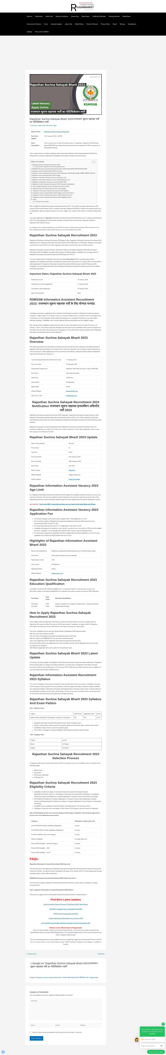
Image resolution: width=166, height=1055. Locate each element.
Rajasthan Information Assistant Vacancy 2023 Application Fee (51, 180)
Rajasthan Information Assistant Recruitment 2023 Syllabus (51, 190)
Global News (126, 16)
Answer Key (75, 16)
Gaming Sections (114, 16)
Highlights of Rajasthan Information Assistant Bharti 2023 (49, 182)
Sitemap (122, 24)
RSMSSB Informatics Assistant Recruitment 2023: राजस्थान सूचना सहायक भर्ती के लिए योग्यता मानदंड (59, 169)
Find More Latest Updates (42, 201)
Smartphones (132, 24)
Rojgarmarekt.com (72, 391)
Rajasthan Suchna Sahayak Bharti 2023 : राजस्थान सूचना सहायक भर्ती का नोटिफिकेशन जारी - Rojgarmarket (67, 977)
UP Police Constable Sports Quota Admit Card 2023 (65, 909)
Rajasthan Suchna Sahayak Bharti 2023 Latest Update (49, 188)
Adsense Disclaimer (62, 16)
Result (115, 24)
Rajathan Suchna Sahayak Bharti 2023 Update (46, 175)
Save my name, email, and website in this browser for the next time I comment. (57, 1032)
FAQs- (35, 199)
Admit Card (49, 16)
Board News (85, 16)
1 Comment (33, 125)
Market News (79, 24)
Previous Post (31, 954)
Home (46, 24)
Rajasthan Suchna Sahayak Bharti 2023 (56, 131)
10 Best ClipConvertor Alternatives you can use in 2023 (66, 918)
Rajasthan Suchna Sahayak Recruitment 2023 (46, 164)
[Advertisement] (65, 55)
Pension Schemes (92, 24)
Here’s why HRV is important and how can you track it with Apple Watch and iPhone (67, 504)
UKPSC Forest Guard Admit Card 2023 (65, 914)
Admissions (39, 16)
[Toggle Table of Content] (93, 162)
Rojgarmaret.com (71, 395)
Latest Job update (74, 479)
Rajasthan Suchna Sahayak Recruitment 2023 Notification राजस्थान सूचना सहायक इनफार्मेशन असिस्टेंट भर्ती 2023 (63, 173)
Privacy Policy (105, 24)
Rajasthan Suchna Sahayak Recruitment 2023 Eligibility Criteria (52, 197)
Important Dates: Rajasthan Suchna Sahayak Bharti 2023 (50, 166)
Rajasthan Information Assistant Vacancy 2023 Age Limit (49, 177)
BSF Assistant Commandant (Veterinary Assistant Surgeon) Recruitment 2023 (65, 923)
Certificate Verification (99, 16)
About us (29, 16)
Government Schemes (34, 24)
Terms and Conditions (42, 32)
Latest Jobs (68, 24)
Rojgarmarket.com (57, 573)
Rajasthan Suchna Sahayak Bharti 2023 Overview (47, 171)
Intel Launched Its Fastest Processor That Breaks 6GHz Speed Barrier (66, 904)
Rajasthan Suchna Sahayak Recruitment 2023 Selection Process (52, 195)
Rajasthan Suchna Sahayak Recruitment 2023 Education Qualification (53, 184)
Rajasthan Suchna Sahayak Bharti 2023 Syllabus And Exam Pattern (53, 193)
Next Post (102, 954)
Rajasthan (72, 470)
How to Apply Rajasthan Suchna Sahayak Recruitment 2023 (51, 186)
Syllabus (29, 32)
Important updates (56, 24)
